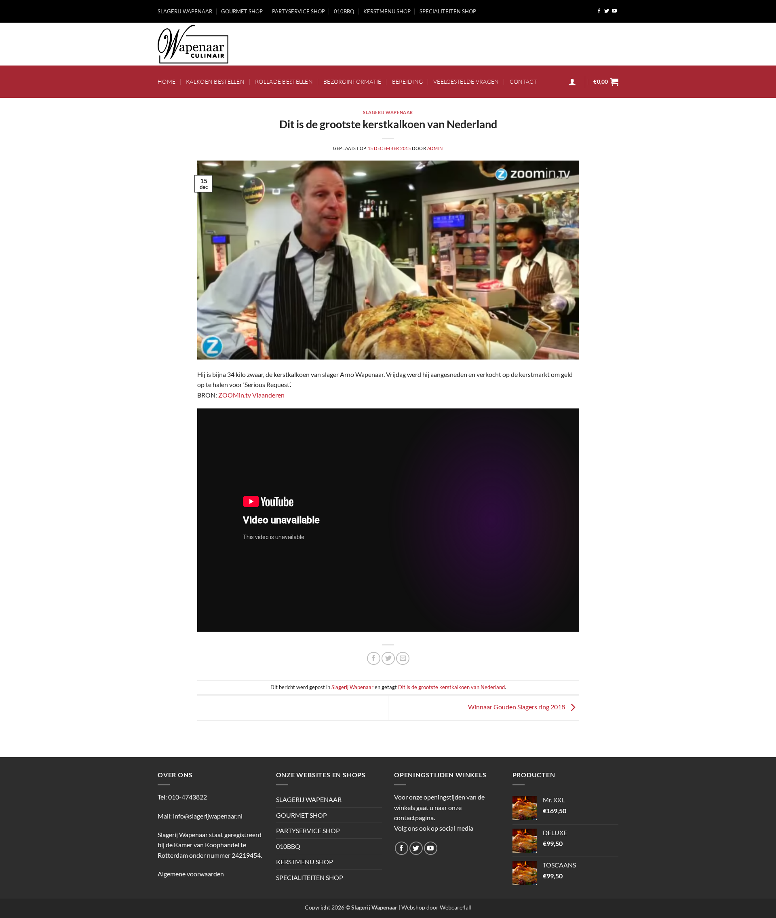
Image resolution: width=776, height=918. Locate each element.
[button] (572, 82)
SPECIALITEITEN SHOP (448, 11)
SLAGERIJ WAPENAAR (185, 11)
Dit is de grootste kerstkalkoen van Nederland (451, 687)
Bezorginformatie (352, 81)
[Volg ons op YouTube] (614, 11)
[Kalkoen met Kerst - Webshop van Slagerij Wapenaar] (198, 44)
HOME (166, 81)
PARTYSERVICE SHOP (298, 11)
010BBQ (344, 11)
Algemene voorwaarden (191, 874)
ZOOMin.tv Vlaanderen (251, 395)
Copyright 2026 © (351, 907)
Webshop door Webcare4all (436, 907)
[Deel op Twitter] (388, 658)
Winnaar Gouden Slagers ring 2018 (517, 707)
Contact (523, 81)
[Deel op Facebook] (373, 658)
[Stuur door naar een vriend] (402, 658)
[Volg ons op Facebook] (599, 11)
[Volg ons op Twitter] (606, 11)
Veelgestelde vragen (466, 81)
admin (435, 148)
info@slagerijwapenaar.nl (207, 816)
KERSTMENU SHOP (387, 11)
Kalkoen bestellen (215, 81)
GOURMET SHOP (242, 11)
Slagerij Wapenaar (388, 112)
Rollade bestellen (284, 81)
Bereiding (407, 81)
